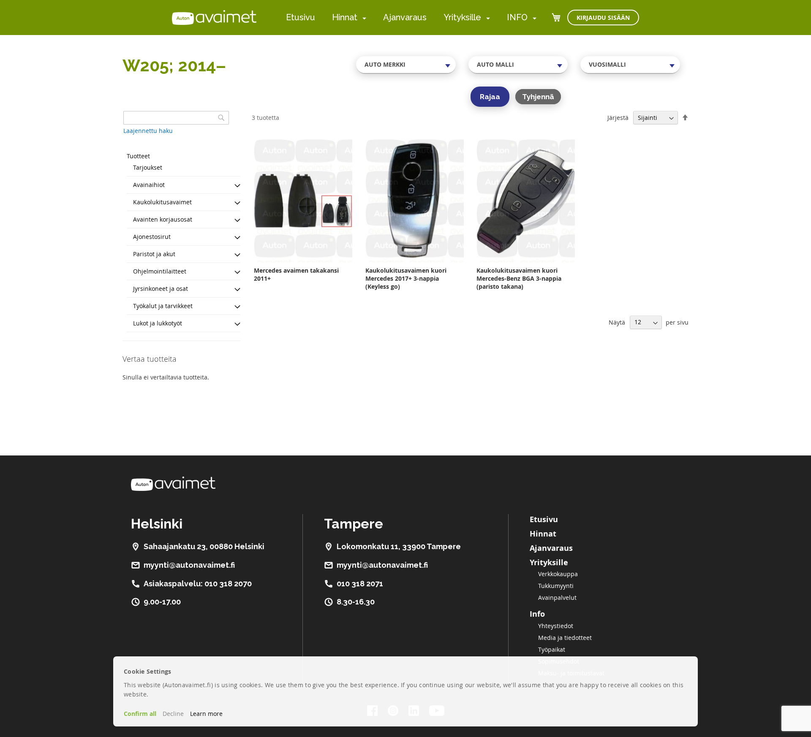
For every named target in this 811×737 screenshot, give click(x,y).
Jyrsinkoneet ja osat (160, 289)
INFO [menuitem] (517, 17)
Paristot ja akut (154, 254)
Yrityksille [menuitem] (462, 17)
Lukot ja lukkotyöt (157, 323)
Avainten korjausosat (162, 219)
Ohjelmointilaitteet (159, 271)
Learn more (206, 714)
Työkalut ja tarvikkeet (163, 306)
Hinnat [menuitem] (344, 17)
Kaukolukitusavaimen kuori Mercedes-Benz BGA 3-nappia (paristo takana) (518, 278)
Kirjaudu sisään (603, 18)
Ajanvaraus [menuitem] (405, 17)
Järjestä (618, 118)
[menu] (411, 17)
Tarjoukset (147, 167)
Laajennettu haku (148, 131)
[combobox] (406, 64)
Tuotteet (138, 156)
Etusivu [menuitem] (300, 17)
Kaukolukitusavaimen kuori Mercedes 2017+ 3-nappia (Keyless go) (405, 278)
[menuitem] (362, 18)
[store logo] (214, 17)
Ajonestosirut (152, 237)
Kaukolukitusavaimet (162, 202)
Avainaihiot (149, 185)
